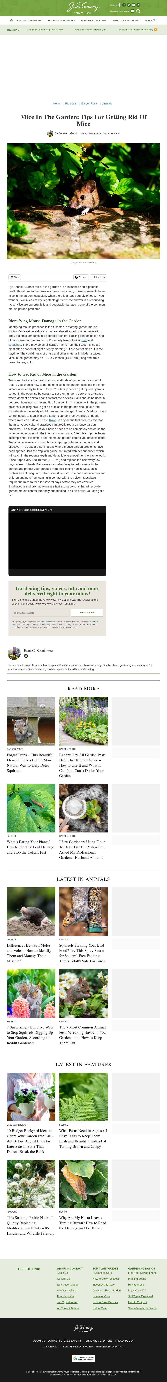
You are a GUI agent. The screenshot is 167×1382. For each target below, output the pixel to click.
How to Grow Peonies (105, 1302)
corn (84, 340)
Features (115, 133)
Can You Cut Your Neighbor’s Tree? (45, 29)
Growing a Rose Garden (107, 1290)
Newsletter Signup (67, 1284)
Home (57, 103)
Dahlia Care (100, 1308)
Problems (71, 103)
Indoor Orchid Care (104, 1284)
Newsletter (100, 277)
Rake (52, 420)
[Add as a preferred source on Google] (83, 1358)
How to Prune (136, 1284)
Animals (107, 103)
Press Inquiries (65, 1296)
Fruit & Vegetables (125, 20)
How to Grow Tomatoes (106, 1278)
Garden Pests (89, 103)
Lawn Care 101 (137, 1290)
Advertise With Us (67, 1290)
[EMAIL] (27, 656)
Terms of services (48, 622)
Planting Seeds (137, 1278)
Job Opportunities (67, 1302)
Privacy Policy (124, 1340)
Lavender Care (101, 1296)
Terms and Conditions (98, 1340)
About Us (62, 1272)
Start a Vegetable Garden (142, 1308)
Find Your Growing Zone (142, 1272)
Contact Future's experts (65, 1340)
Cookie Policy (52, 1346)
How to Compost (137, 1302)
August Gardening (28, 20)
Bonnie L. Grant (68, 133)
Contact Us (63, 1278)
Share (16, 277)
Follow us (83, 277)
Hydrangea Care (102, 1272)
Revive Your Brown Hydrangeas (90, 29)
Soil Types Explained (140, 1296)
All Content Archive (68, 1308)
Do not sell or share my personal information (93, 1346)
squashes (14, 344)
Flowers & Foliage (93, 20)
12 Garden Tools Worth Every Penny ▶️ (137, 29)
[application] (57, 541)
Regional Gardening (61, 20)
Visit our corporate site (130, 1372)
